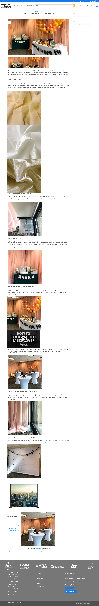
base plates (31, 196)
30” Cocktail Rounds (13, 532)
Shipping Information (69, 573)
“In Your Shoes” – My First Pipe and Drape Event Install (54, 552)
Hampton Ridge (70, 591)
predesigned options (43, 442)
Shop (15, 5)
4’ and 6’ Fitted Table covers (15, 530)
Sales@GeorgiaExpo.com (17, 588)
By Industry (29, 5)
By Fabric (21, 5)
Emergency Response (41, 586)
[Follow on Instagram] (93, 1)
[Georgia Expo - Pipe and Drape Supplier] (6, 5)
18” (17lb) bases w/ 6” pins (15, 526)
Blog (73, 1)
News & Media (40, 578)
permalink (49, 548)
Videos (38, 575)
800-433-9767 (51, 1)
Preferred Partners (41, 581)
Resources (39, 573)
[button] (84, 1)
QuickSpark (69, 588)
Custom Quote (58, 1)
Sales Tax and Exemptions (70, 581)
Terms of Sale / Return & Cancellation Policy (75, 578)
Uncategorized (38, 11)
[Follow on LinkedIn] (95, 1)
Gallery (69, 1)
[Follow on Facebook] (90, 1)
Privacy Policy (68, 575)
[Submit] (74, 5)
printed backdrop (47, 440)
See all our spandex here (19, 352)
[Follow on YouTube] (97, 1)
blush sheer (18, 88)
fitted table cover (18, 289)
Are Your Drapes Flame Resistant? (18, 552)
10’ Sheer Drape (12, 528)
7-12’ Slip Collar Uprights (14, 525)
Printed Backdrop (13, 533)
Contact (64, 1)
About (76, 1)
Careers (38, 583)
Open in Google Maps (13, 578)
